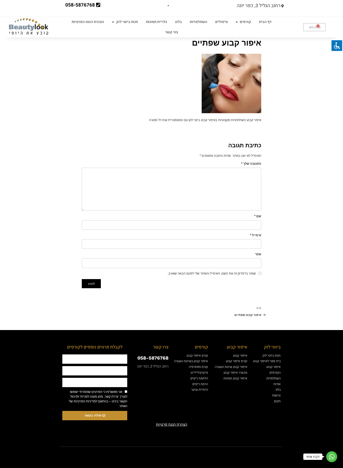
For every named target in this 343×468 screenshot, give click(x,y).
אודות (277, 384)
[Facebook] (192, 454)
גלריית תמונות (156, 22)
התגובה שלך (251, 163)
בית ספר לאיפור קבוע (267, 361)
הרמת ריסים (200, 384)
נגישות (276, 395)
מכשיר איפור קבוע (235, 372)
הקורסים (275, 372)
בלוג (178, 22)
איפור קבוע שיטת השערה (231, 367)
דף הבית (265, 22)
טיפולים (221, 22)
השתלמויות (198, 22)
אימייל (255, 235)
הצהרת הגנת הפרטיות (88, 22)
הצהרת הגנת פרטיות (171, 424)
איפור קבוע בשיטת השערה (191, 361)
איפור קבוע (273, 367)
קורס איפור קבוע (236, 361)
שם (257, 216)
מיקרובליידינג (199, 372)
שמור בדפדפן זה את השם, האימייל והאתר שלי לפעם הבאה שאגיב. (212, 273)
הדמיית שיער (199, 389)
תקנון (277, 401)
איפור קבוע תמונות (235, 378)
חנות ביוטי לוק (127, 22)
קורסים (245, 22)
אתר (258, 254)
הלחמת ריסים (199, 378)
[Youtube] (178, 454)
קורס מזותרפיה (198, 367)
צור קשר (171, 32)
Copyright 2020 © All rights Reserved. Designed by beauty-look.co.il (131, 453)
